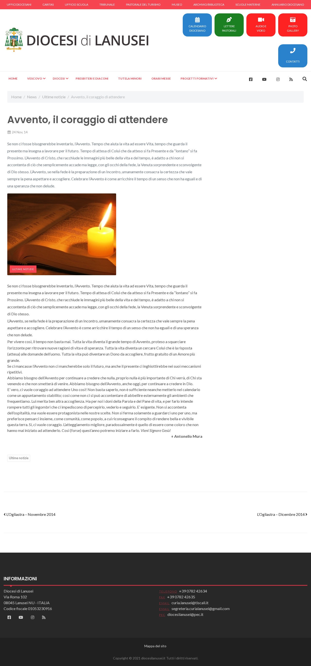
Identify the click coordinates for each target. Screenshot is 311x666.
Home (13, 78)
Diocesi (59, 78)
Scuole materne (247, 4)
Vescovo (34, 78)
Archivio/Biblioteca (208, 4)
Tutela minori (130, 78)
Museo (177, 4)
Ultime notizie (54, 96)
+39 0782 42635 (181, 596)
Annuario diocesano (288, 4)
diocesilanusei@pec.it (185, 614)
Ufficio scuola (76, 4)
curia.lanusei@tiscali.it (190, 602)
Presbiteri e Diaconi (92, 78)
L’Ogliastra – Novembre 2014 (30, 514)
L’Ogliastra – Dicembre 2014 (281, 514)
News (32, 96)
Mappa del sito (155, 646)
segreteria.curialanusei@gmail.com (201, 608)
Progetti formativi (197, 78)
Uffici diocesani (19, 4)
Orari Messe (161, 78)
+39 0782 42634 (193, 591)
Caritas (48, 4)
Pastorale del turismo (143, 4)
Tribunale (107, 4)
